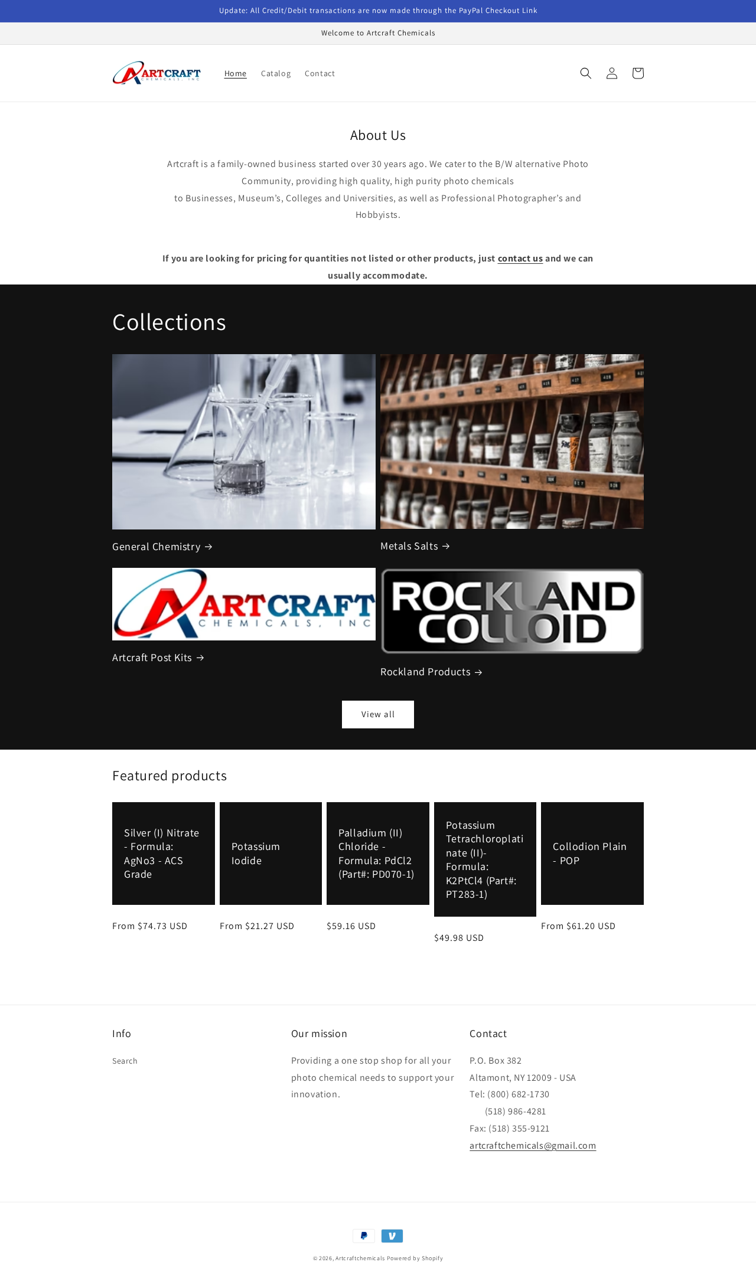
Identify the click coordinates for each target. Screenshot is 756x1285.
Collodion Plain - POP (590, 853)
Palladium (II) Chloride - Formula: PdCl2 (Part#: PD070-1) (376, 853)
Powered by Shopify (415, 1258)
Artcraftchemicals (360, 1258)
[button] (586, 73)
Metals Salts (409, 545)
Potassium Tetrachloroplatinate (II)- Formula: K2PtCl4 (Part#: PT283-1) (485, 859)
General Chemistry (156, 546)
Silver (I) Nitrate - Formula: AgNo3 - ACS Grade (162, 853)
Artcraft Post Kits (152, 657)
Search (125, 1060)
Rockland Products (425, 671)
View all (378, 714)
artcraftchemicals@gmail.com (533, 1145)
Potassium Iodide (256, 853)
